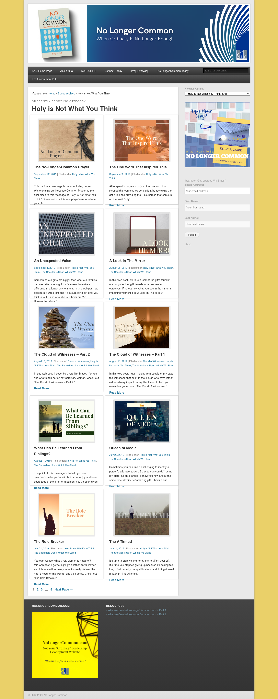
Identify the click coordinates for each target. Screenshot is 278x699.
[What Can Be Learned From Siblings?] (66, 421)
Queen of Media (123, 447)
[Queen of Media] (141, 421)
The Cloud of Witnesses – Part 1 (137, 354)
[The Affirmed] (141, 514)
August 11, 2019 (118, 361)
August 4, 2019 (42, 460)
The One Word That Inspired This (138, 167)
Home (51, 93)
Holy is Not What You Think (158, 267)
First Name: (192, 201)
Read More (116, 205)
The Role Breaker (49, 541)
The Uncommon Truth (44, 79)
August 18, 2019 (43, 361)
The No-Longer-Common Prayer (61, 167)
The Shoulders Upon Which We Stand (62, 272)
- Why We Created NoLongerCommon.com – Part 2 (136, 614)
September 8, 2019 (119, 174)
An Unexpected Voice (52, 260)
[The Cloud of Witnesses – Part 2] (66, 327)
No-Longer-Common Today (173, 71)
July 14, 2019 (116, 548)
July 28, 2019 (116, 454)
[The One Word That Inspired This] (141, 140)
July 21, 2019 (41, 548)
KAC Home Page (42, 71)
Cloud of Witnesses (78, 361)
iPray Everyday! (139, 71)
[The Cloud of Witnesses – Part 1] (141, 327)
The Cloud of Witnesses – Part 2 (62, 354)
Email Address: (194, 184)
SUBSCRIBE (88, 71)
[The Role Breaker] (66, 514)
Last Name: (192, 218)
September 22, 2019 (45, 174)
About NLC (66, 71)
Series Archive (66, 93)
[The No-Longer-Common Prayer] (66, 140)
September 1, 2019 (44, 267)
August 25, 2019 (118, 267)
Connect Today (113, 71)
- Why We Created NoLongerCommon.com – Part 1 (136, 610)
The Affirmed (120, 541)
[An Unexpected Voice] (66, 234)
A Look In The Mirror (127, 260)
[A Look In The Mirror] (141, 234)
